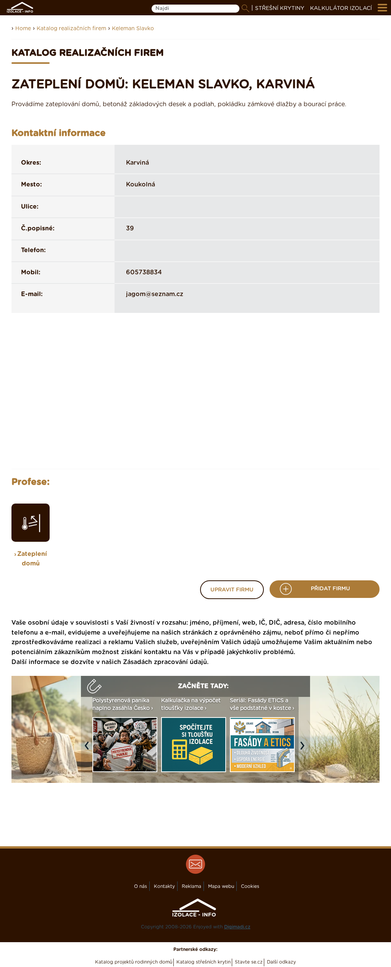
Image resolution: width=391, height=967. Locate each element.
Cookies (250, 886)
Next (304, 749)
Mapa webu (221, 886)
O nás (140, 886)
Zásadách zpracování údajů (165, 662)
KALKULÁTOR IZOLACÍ (341, 8)
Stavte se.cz (249, 962)
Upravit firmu (232, 590)
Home (23, 28)
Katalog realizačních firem (71, 28)
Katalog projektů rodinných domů (133, 962)
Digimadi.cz (237, 927)
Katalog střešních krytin (203, 962)
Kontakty (164, 886)
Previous (88, 749)
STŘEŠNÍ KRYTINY (279, 8)
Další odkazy (281, 962)
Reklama (191, 886)
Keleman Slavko (133, 28)
